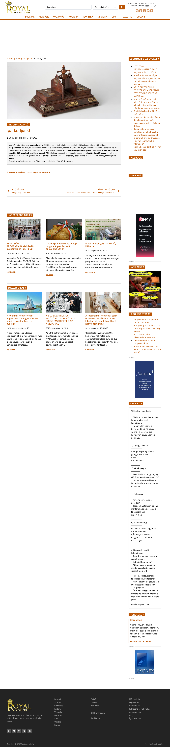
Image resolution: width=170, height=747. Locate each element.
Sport (115, 17)
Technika (88, 17)
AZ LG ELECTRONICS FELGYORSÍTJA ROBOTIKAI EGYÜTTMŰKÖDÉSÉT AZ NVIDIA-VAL (60, 319)
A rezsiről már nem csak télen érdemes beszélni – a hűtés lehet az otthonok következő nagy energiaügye (101, 319)
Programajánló (25, 58)
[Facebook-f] (9, 731)
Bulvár (141, 17)
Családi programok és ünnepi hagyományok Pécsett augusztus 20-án (61, 246)
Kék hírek (95, 705)
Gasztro (127, 17)
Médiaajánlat (134, 699)
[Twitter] (148, 10)
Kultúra (73, 17)
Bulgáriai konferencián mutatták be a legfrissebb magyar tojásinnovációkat (146, 132)
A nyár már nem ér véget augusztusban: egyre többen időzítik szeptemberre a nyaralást (22, 319)
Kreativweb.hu (157, 744)
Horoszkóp (136, 620)
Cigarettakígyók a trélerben (147, 138)
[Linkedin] (140, 10)
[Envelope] (151, 10)
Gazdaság (58, 17)
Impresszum (134, 702)
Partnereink (134, 705)
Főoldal (29, 17)
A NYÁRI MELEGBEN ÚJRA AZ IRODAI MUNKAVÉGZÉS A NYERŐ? (147, 349)
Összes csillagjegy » (140, 642)
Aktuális (44, 17)
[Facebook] (137, 10)
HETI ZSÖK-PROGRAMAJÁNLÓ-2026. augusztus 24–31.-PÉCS (20, 246)
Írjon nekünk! (135, 718)
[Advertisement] (85, 38)
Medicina (102, 17)
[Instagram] (144, 10)
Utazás (94, 702)
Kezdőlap (11, 58)
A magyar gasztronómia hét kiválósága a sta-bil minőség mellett (147, 328)
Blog (131, 715)
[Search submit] (122, 7)
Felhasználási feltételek (139, 709)
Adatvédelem (135, 712)
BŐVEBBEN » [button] (11, 272)
